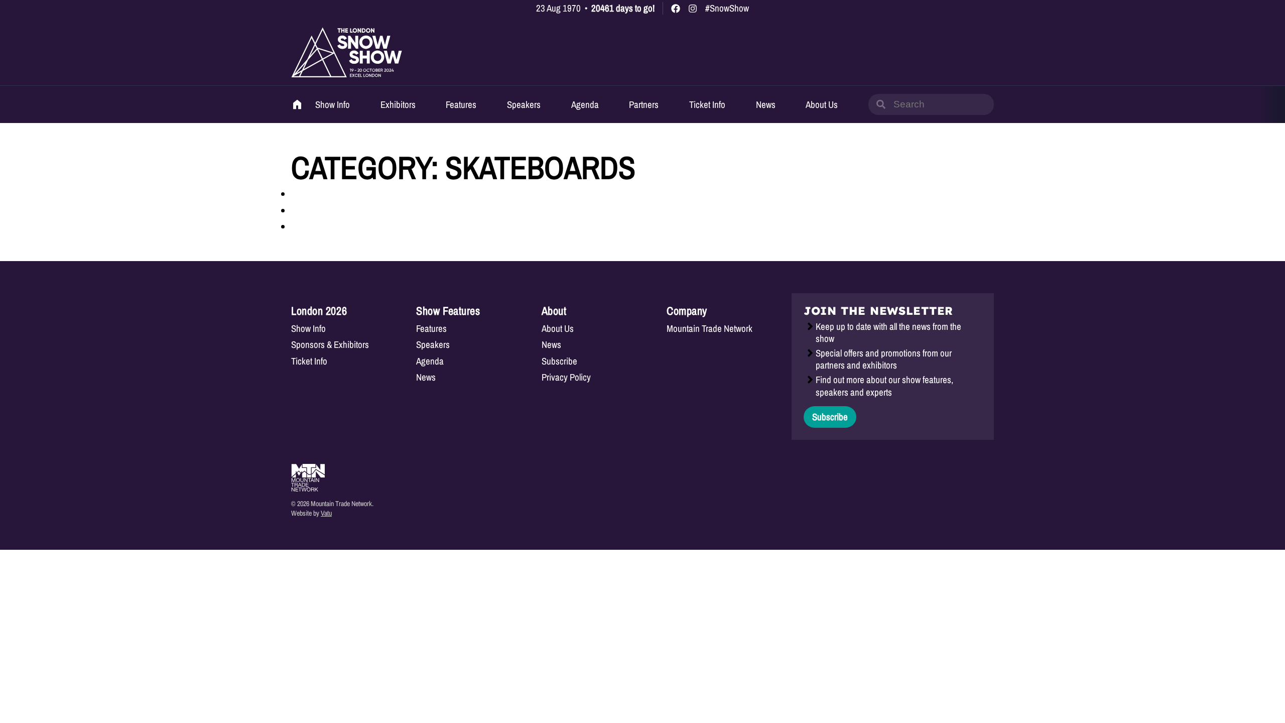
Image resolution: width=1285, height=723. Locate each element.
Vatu (326, 513)
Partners (644, 104)
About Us (822, 104)
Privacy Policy (566, 377)
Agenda (585, 104)
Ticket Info (707, 104)
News (766, 104)
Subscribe (559, 361)
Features (461, 104)
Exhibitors (398, 104)
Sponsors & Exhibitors (330, 344)
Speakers (524, 104)
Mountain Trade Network (709, 328)
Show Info (332, 104)
